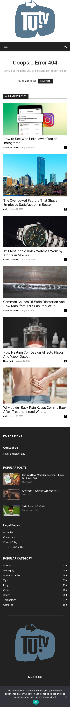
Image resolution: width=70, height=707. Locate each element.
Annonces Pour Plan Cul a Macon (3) (40, 490)
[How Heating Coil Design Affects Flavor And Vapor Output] (35, 333)
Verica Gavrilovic (11, 147)
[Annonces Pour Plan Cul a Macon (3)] (11, 494)
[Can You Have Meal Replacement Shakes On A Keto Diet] (11, 479)
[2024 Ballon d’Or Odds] (11, 510)
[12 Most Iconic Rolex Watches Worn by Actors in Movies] (35, 231)
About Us (8, 532)
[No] (66, 696)
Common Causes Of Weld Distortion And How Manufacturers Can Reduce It (34, 304)
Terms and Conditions (15, 547)
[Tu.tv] (35, 21)
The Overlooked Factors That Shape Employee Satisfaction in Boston (30, 203)
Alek (5, 209)
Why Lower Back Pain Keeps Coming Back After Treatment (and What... (34, 410)
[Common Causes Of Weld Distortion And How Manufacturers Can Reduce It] (35, 282)
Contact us (9, 537)
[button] (5, 46)
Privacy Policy (10, 542)
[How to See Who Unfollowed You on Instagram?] (35, 119)
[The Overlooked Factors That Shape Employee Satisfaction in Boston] (35, 175)
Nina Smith (8, 361)
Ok (35, 702)
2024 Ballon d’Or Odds (33, 506)
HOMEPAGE (45, 81)
